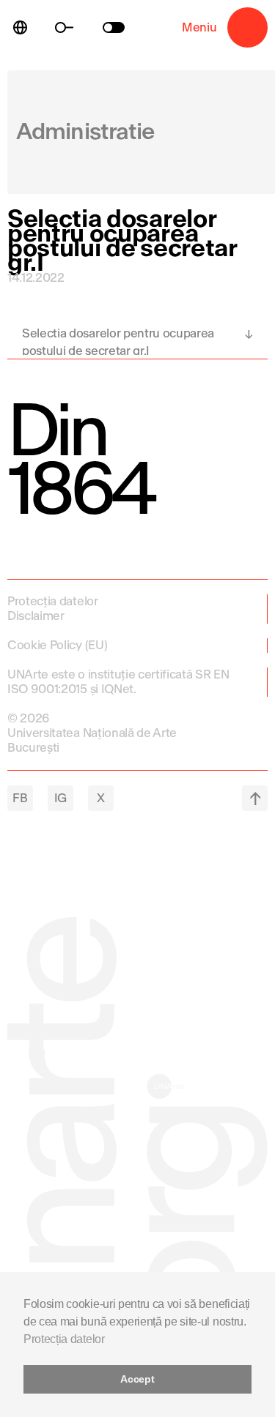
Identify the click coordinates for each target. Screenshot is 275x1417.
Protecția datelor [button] (64, 1339)
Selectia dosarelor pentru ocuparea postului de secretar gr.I (118, 341)
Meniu (247, 27)
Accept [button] (137, 1379)
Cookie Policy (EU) (57, 645)
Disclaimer (36, 616)
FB (19, 798)
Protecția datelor (52, 601)
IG (60, 798)
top (255, 798)
